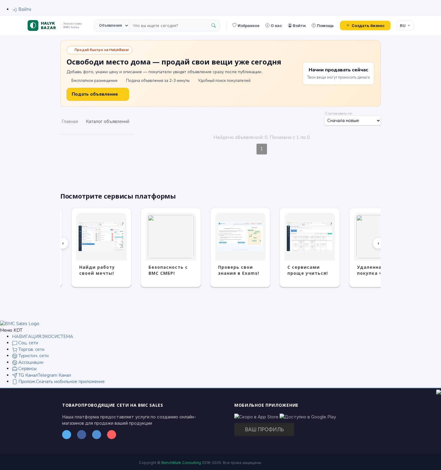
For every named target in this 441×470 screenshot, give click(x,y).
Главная (70, 121)
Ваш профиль (264, 430)
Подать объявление (95, 94)
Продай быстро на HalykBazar (101, 49)
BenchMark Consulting (181, 462)
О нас (276, 25)
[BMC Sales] (19, 324)
